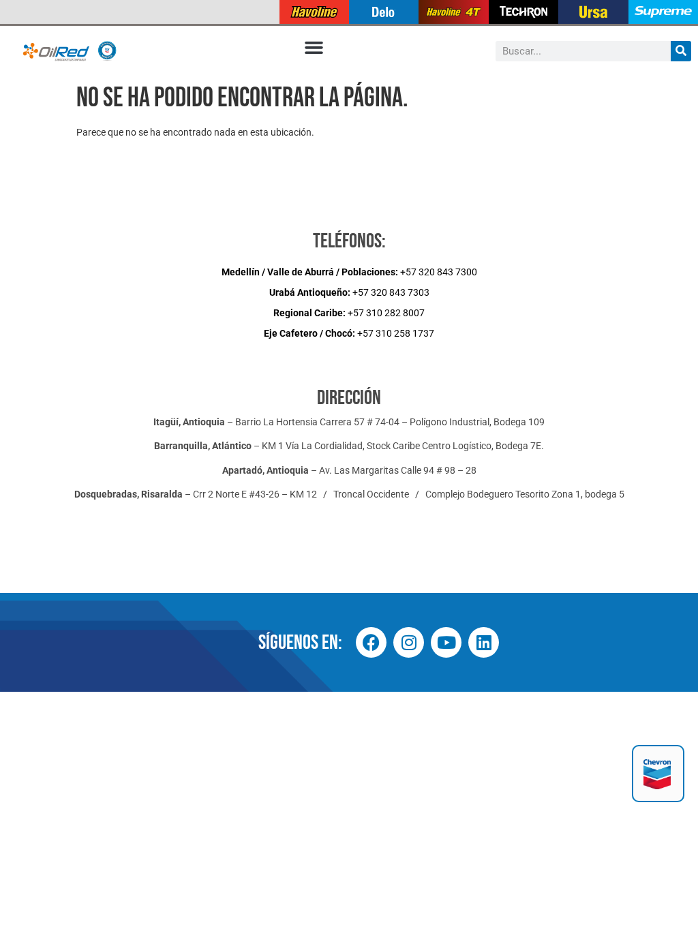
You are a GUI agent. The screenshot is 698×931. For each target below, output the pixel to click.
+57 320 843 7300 (349, 271)
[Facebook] (371, 642)
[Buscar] (681, 51)
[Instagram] (408, 642)
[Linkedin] (483, 642)
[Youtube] (446, 642)
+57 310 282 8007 (349, 312)
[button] (314, 48)
